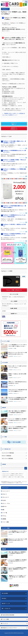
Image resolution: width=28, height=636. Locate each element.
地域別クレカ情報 (14, 473)
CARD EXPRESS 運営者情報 (8, 614)
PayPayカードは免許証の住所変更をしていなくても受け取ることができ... (14, 234)
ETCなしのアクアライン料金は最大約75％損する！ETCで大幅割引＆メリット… (17, 390)
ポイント (21, 475)
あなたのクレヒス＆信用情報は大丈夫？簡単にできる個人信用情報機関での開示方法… (17, 398)
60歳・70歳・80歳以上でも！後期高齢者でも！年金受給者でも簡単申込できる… (17, 411)
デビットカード (6, 475)
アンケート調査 (5, 522)
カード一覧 (14, 476)
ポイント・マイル (6, 503)
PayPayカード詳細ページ (14, 124)
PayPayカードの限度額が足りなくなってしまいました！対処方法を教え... (14, 216)
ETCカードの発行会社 (6, 455)
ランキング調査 (5, 619)
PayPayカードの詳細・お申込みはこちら (14, 290)
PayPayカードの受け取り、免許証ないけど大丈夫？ (14, 225)
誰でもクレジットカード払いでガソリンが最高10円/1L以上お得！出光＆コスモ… (17, 353)
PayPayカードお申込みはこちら (14, 128)
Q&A (19, 476)
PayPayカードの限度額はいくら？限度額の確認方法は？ (14, 169)
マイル (16, 475)
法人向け (12, 475)
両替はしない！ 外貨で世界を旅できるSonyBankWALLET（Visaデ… (17, 382)
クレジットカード (18, 356)
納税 (15, 348)
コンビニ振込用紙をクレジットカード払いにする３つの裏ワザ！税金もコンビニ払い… (17, 345)
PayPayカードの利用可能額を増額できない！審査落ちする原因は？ (14, 206)
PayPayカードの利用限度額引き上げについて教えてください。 (14, 151)
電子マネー (5, 476)
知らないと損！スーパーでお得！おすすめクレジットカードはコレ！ (17, 366)
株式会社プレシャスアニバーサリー (9, 627)
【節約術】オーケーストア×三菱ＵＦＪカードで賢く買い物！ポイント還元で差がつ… (17, 576)
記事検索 (4, 518)
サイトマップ (5, 623)
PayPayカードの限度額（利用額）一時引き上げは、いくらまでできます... (14, 160)
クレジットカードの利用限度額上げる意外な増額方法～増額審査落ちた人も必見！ (17, 427)
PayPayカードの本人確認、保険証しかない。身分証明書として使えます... (14, 142)
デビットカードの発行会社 (7, 458)
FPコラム (4, 515)
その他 (22, 476)
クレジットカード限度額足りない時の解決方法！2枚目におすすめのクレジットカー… (17, 419)
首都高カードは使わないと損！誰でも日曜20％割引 (17, 374)
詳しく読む (23, 148)
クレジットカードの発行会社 (8, 452)
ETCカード (16, 393)
